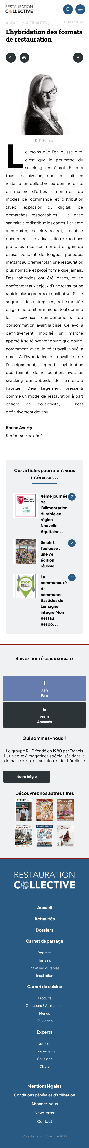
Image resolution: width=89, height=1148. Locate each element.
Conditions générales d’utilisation (44, 1094)
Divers (45, 1066)
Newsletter (44, 1112)
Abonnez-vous (44, 1103)
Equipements (45, 1051)
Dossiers (44, 930)
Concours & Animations (44, 1005)
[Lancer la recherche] (68, 9)
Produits (44, 998)
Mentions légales (44, 1086)
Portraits (44, 952)
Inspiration (44, 975)
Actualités (36, 22)
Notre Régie (27, 776)
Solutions (44, 1058)
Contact (44, 1121)
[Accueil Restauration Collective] (19, 9)
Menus (44, 1013)
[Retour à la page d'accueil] (44, 880)
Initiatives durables (44, 968)
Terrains (44, 960)
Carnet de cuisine (44, 986)
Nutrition (44, 1043)
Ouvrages (45, 1021)
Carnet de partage (44, 941)
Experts (44, 1032)
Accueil (13, 22)
